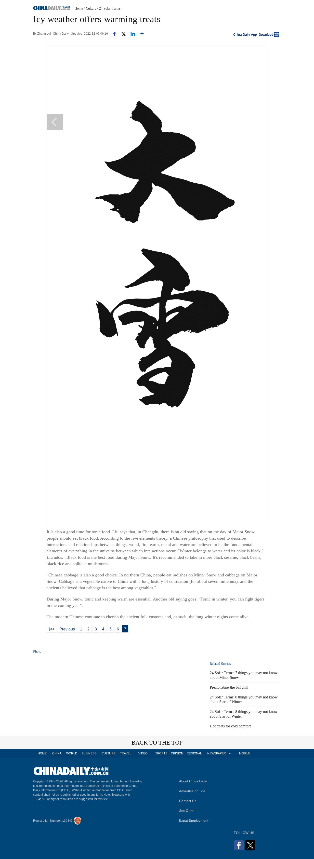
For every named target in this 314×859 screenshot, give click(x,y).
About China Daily (193, 781)
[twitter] (121, 33)
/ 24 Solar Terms (108, 8)
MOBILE (244, 753)
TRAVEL (125, 753)
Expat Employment (193, 820)
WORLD (71, 753)
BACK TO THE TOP (157, 742)
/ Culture (90, 8)
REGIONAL (194, 753)
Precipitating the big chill (229, 687)
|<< (51, 629)
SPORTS (161, 753)
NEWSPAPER (216, 753)
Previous (67, 629)
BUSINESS (88, 753)
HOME (42, 753)
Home (79, 8)
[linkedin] (131, 33)
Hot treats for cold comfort (230, 726)
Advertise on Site (192, 791)
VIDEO (142, 753)
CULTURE (109, 753)
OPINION (177, 753)
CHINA (57, 753)
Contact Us (187, 801)
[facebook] (113, 33)
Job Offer (186, 811)
